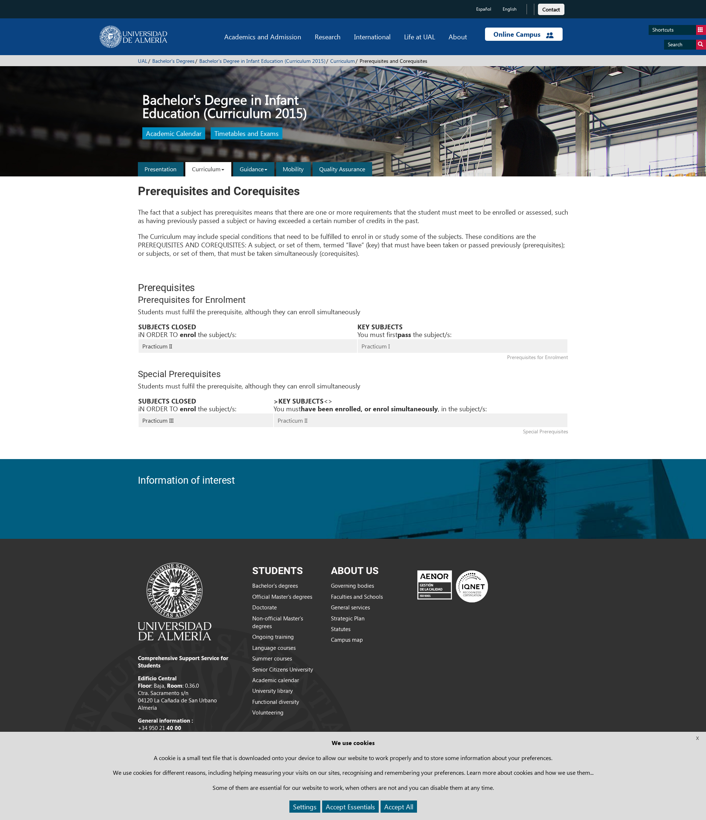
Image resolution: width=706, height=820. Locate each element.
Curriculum (342, 60)
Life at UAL (419, 36)
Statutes (340, 629)
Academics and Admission (262, 36)
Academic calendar (275, 680)
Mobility (293, 169)
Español (483, 9)
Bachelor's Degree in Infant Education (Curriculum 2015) (262, 60)
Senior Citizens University (282, 669)
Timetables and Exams (246, 133)
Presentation (160, 169)
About (458, 36)
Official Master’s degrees (282, 596)
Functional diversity (275, 701)
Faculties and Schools (357, 596)
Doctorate (264, 607)
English (510, 9)
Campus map (347, 639)
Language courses (274, 647)
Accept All (398, 806)
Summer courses (272, 658)
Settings (305, 806)
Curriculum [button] (206, 169)
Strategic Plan (347, 618)
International (372, 36)
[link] (551, 8)
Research (327, 36)
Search (675, 44)
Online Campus (517, 34)
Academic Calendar (174, 133)
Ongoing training (273, 636)
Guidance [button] (252, 169)
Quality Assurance (342, 169)
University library (272, 690)
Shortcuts (663, 29)
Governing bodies (352, 585)
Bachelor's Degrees (173, 60)
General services (350, 607)
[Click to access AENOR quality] (452, 586)
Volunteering (268, 712)
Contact (551, 9)
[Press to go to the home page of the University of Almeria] (133, 37)
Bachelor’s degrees (275, 585)
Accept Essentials (350, 806)
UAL (142, 60)
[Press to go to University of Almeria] (174, 601)
